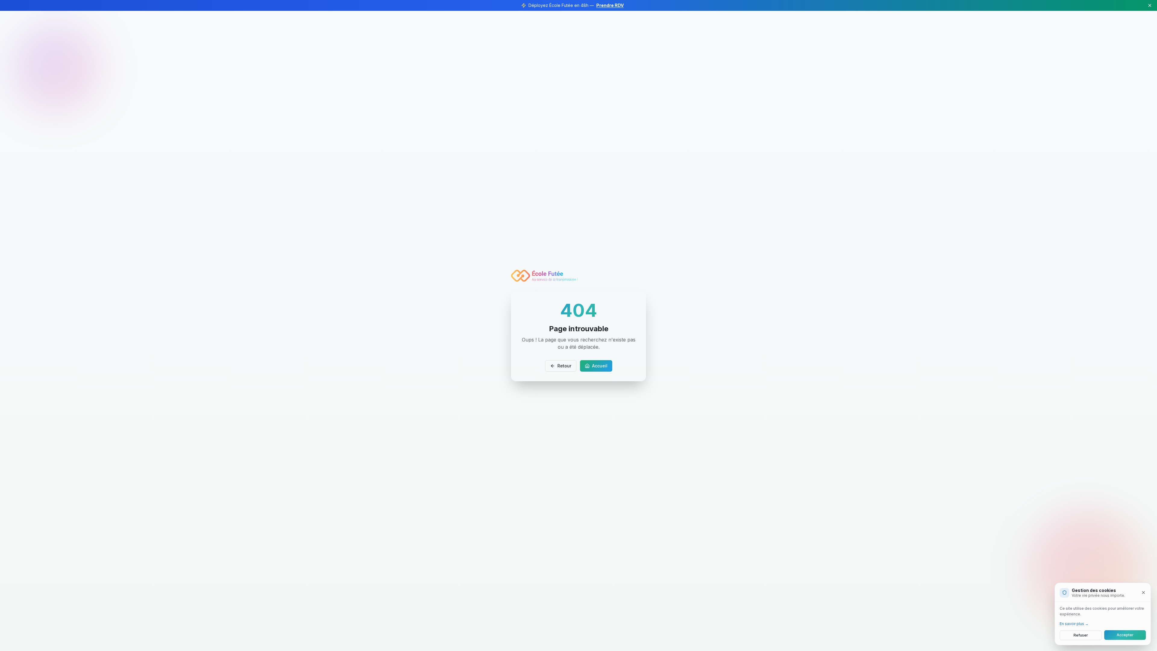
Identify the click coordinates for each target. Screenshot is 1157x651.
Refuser (1081, 635)
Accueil (599, 365)
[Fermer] (1143, 592)
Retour (564, 365)
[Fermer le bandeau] (1149, 5)
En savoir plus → (1074, 623)
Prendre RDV (610, 5)
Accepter (1125, 635)
